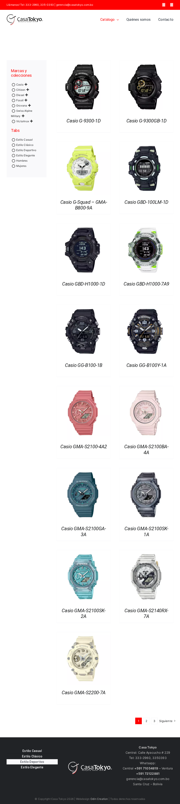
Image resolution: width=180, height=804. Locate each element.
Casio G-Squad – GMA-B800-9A (83, 205)
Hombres (21, 160)
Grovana (21, 105)
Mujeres (21, 165)
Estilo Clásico (24, 144)
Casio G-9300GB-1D (146, 121)
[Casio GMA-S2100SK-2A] (83, 553)
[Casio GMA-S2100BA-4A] (146, 389)
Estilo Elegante (25, 155)
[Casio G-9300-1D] (83, 63)
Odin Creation (99, 799)
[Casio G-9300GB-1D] (146, 63)
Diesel (20, 95)
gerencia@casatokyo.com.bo (74, 4)
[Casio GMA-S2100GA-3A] (83, 471)
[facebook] (164, 5)
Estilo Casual (24, 139)
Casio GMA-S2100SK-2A (83, 613)
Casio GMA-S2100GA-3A (83, 531)
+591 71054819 (146, 768)
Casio (19, 84)
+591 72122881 (148, 773)
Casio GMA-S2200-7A (84, 692)
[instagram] (171, 5)
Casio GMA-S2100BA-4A (146, 449)
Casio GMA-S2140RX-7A (146, 613)
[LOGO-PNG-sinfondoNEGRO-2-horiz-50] (25, 15)
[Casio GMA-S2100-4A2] (83, 389)
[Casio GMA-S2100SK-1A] (146, 471)
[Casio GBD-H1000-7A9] (146, 226)
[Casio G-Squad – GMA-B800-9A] (83, 144)
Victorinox (22, 121)
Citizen (20, 89)
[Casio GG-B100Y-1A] (146, 307)
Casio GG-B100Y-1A (146, 365)
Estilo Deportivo (26, 150)
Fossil (19, 100)
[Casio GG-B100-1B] (83, 307)
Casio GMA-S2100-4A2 (83, 446)
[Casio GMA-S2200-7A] (83, 635)
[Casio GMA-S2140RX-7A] (146, 553)
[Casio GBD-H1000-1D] (83, 226)
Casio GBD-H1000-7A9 (146, 284)
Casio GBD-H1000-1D (83, 284)
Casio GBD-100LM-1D (146, 202)
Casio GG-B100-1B (83, 365)
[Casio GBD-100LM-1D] (146, 144)
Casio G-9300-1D (84, 121)
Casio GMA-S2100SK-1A (146, 531)
